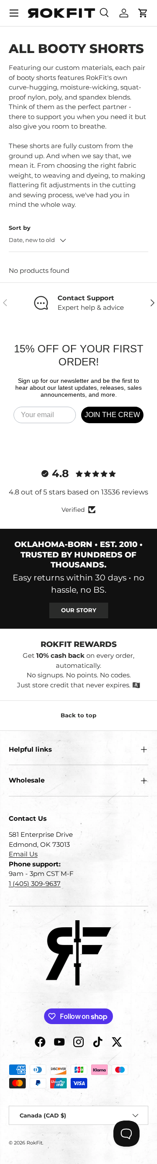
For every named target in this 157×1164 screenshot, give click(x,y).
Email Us (23, 854)
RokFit (34, 1143)
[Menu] (14, 13)
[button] (143, 13)
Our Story (78, 610)
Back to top (78, 715)
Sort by (20, 227)
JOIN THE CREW (112, 414)
